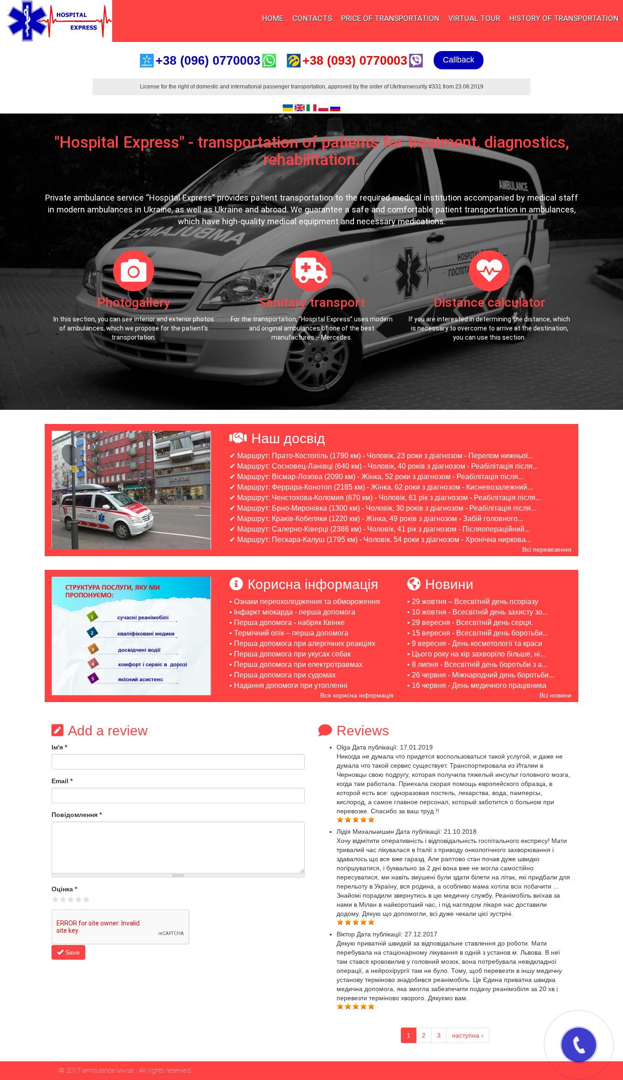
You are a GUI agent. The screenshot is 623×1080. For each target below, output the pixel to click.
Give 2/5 (63, 899)
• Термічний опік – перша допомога (288, 633)
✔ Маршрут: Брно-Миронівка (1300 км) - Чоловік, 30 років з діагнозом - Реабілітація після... (382, 508)
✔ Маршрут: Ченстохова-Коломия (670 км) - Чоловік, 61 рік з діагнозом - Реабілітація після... (385, 497)
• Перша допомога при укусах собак (290, 654)
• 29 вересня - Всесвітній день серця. (470, 622)
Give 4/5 (79, 899)
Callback (458, 59)
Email (62, 781)
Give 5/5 (86, 899)
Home (272, 18)
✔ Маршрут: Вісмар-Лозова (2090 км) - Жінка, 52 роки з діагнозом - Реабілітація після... (376, 477)
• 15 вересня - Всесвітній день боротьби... (477, 633)
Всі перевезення (546, 549)
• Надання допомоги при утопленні (288, 685)
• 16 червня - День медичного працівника (476, 685)
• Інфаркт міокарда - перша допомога (292, 612)
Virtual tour (474, 18)
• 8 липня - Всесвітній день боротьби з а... (477, 664)
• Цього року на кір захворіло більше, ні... (476, 654)
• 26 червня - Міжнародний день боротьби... (480, 675)
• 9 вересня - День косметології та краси (474, 643)
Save (71, 952)
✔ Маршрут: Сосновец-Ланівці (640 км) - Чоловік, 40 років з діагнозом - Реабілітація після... (383, 466)
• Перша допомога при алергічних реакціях (302, 643)
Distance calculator (489, 302)
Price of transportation (390, 18)
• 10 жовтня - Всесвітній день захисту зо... (477, 612)
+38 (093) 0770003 (354, 60)
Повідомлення (77, 814)
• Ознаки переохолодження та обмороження (304, 601)
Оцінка (64, 889)
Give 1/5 (55, 899)
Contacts (312, 18)
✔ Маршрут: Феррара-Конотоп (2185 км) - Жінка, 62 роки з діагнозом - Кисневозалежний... (381, 487)
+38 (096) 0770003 (208, 60)
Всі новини (555, 695)
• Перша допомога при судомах (282, 675)
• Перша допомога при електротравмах (296, 664)
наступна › (467, 1035)
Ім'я (59, 747)
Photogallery (134, 302)
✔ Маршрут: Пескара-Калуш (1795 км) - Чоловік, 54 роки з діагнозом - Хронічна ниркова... (380, 539)
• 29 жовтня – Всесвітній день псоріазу (472, 601)
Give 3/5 (71, 899)
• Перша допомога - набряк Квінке (287, 622)
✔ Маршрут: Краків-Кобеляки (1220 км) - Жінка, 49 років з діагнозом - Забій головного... (376, 518)
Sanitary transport (312, 302)
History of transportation (563, 18)
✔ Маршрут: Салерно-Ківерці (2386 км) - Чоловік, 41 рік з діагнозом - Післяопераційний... (379, 529)
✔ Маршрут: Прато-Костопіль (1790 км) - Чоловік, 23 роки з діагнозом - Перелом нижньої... (381, 456)
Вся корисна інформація (357, 695)
